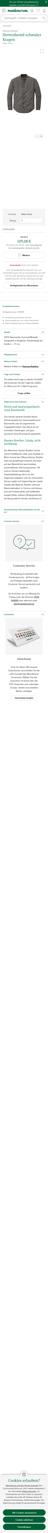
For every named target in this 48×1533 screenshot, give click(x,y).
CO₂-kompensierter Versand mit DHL (24, 248)
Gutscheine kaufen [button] (24, 698)
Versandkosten (36, 245)
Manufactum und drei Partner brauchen (22, 1485)
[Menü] (4, 10)
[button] (42, 51)
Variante (12, 214)
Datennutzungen (29, 1491)
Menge (13, 220)
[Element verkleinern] (37, 136)
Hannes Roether (30, 366)
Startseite (7, 26)
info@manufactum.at (24, 604)
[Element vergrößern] (41, 136)
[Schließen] (46, 2)
